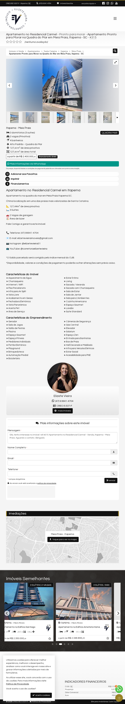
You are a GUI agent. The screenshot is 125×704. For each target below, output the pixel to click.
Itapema (11, 128)
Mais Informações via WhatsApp (27, 164)
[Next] (118, 613)
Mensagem (14, 430)
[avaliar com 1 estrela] (7, 41)
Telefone (13, 469)
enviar (112, 480)
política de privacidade (46, 483)
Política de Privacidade (41, 702)
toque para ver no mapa (64, 539)
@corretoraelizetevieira (34, 249)
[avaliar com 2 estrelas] (10, 41)
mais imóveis (63, 411)
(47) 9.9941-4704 (63, 401)
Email (10, 458)
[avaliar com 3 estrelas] (13, 41)
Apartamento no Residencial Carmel (31, 34)
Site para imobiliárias (99, 701)
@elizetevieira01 (31, 243)
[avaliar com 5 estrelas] (20, 41)
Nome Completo (17, 447)
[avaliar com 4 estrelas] (17, 41)
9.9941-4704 (45, 3)
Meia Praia (24, 128)
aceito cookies (42, 695)
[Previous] (7, 613)
